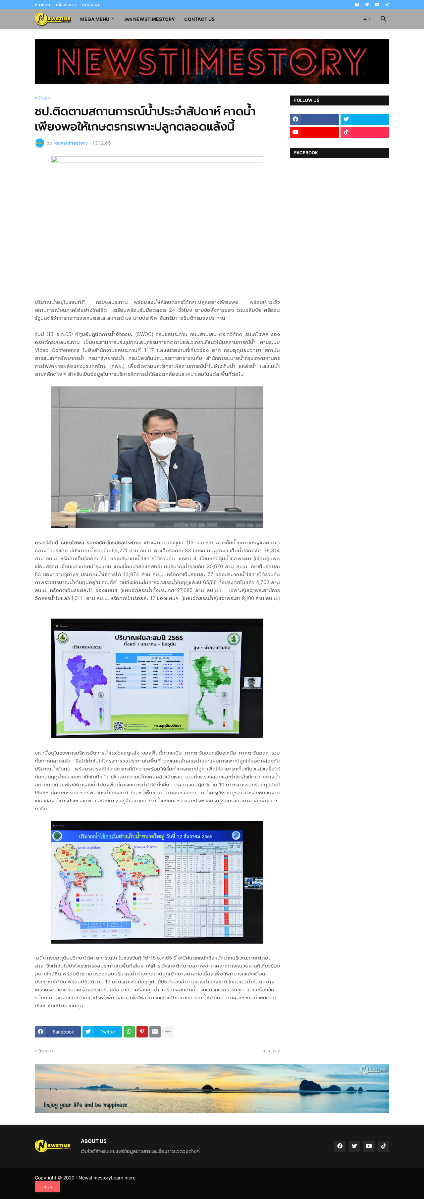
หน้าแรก (42, 98)
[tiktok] (387, 4)
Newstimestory (95, 1177)
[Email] (155, 1031)
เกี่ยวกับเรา (66, 4)
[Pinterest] (142, 1031)
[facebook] (357, 4)
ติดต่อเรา (90, 4)
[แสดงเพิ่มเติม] (168, 1031)
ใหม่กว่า (45, 1050)
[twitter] (367, 4)
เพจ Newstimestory (150, 19)
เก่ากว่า (269, 1050)
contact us (199, 19)
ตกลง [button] (47, 1186)
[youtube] (377, 4)
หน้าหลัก (42, 4)
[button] (367, 19)
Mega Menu (94, 19)
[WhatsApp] (129, 1031)
